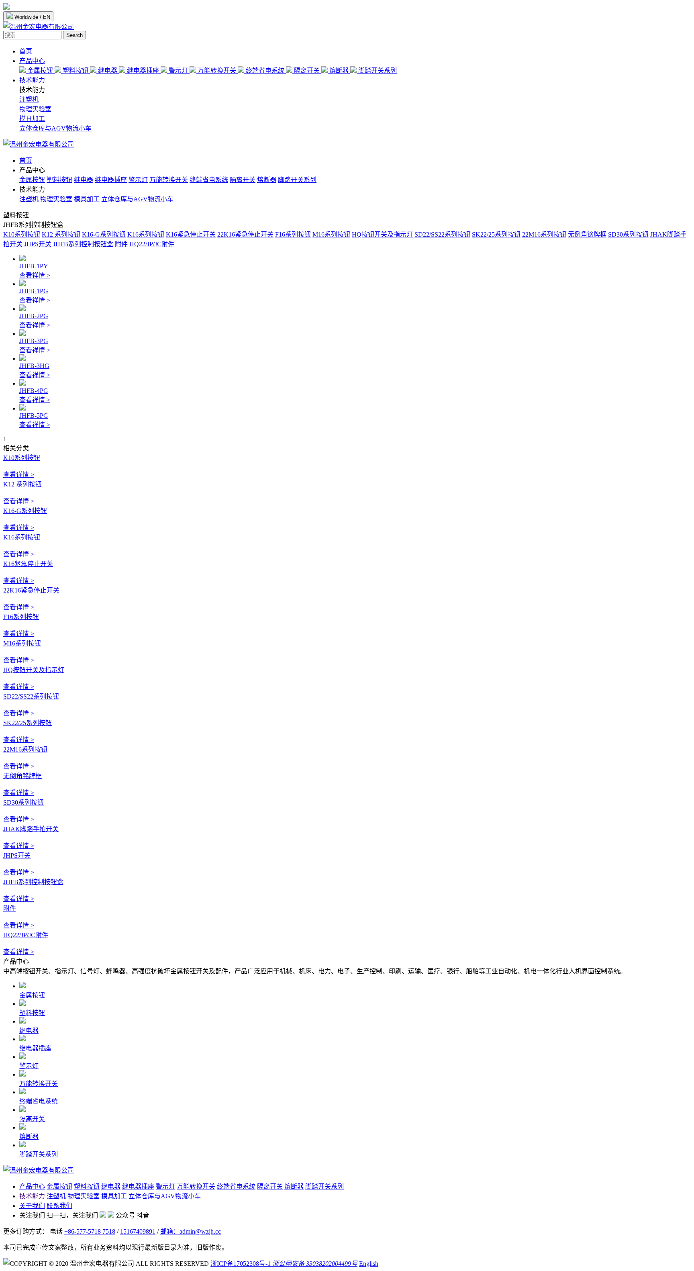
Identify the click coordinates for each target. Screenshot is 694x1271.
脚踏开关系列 (377, 70)
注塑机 (29, 99)
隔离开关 (306, 70)
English (368, 1263)
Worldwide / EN (31, 17)
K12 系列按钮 (61, 234)
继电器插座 (143, 70)
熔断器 (339, 70)
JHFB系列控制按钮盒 (83, 244)
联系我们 (59, 1205)
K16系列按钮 (145, 234)
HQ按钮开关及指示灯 (382, 234)
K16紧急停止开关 (191, 234)
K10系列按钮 (21, 234)
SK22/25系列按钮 (496, 234)
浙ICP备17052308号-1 (240, 1263)
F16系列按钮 (293, 234)
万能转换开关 (217, 70)
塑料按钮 (75, 70)
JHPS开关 (37, 244)
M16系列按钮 (331, 234)
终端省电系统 (265, 70)
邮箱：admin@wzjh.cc (190, 1231)
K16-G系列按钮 (104, 234)
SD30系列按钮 (628, 234)
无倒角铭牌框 (587, 234)
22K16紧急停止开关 (245, 234)
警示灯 (178, 70)
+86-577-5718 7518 (89, 1231)
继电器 (107, 70)
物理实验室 (35, 109)
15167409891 (137, 1231)
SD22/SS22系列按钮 (442, 234)
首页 (25, 51)
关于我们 (32, 1205)
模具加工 (32, 118)
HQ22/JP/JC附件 (151, 244)
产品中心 (32, 60)
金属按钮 (40, 70)
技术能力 (32, 80)
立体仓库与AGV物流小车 (55, 128)
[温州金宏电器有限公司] (38, 144)
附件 (121, 244)
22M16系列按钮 (544, 234)
